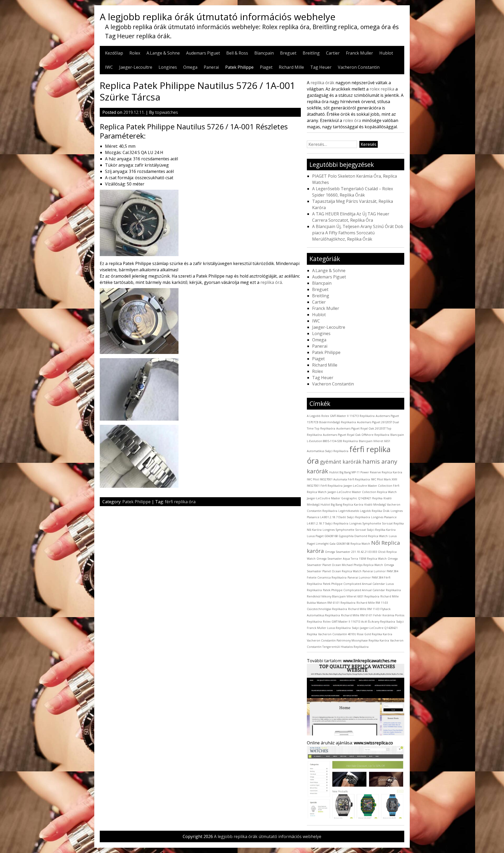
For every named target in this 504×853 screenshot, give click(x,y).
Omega (190, 67)
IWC (109, 67)
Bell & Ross (237, 53)
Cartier (333, 53)
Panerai (211, 67)
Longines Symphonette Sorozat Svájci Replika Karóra (359, 530)
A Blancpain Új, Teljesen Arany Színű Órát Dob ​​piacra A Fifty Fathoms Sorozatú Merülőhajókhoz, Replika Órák (358, 233)
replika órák (322, 83)
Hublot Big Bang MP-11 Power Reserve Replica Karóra (365, 472)
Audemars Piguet (203, 53)
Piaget (266, 67)
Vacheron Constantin (359, 67)
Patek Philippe (239, 67)
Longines (168, 67)
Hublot (386, 53)
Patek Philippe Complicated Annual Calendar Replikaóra (362, 590)
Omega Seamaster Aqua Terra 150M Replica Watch (352, 558)
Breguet (288, 53)
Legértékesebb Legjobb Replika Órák (364, 511)
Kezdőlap (114, 53)
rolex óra (352, 120)
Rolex (134, 53)
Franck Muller (359, 53)
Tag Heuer (321, 67)
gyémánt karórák (340, 461)
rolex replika (382, 89)
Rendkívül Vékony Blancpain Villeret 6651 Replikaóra (343, 596)
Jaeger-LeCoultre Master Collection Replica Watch (362, 492)
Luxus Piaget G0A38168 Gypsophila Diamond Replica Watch (347, 536)
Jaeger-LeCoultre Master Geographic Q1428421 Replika (344, 498)
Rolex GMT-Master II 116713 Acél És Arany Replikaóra (359, 621)
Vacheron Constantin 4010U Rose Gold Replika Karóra (355, 634)
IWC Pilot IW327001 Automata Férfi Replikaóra (338, 479)
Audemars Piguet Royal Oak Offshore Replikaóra (356, 435)
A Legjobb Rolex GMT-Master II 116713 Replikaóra (341, 416)
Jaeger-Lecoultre (135, 67)
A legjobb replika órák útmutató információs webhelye (217, 16)
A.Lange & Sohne (163, 53)
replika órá (271, 282)
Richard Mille (291, 67)
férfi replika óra (180, 502)
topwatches (166, 112)
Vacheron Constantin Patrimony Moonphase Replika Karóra (348, 640)
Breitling (311, 53)
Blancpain (264, 53)
